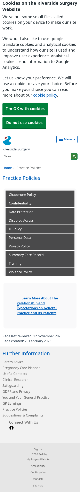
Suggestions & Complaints (22, 415)
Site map (38, 485)
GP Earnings (12, 403)
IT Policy (15, 229)
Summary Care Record (26, 254)
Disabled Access (21, 220)
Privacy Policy (19, 246)
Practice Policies (14, 409)
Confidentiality (20, 203)
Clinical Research (15, 379)
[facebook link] (11, 427)
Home (7, 167)
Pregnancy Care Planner (21, 367)
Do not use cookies (24, 123)
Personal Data (20, 237)
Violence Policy (20, 272)
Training (15, 263)
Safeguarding (13, 385)
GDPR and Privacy (16, 391)
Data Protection (21, 211)
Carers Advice (13, 361)
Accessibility (38, 466)
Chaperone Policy (22, 194)
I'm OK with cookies (25, 109)
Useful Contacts (14, 373)
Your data (38, 479)
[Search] (74, 156)
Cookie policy (38, 472)
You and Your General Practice (25, 397)
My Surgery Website (37, 459)
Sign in (38, 449)
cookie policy (45, 95)
